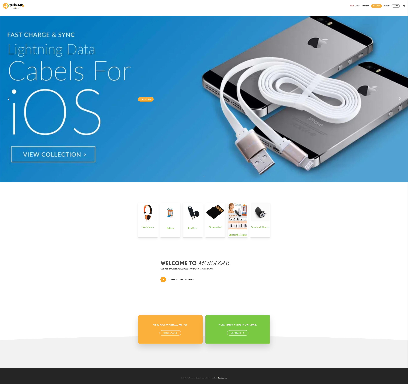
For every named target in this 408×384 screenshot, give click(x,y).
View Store (204, 109)
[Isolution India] (222, 378)
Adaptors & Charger (260, 227)
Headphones (148, 227)
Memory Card (215, 227)
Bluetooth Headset (238, 235)
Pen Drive (192, 228)
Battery (170, 228)
